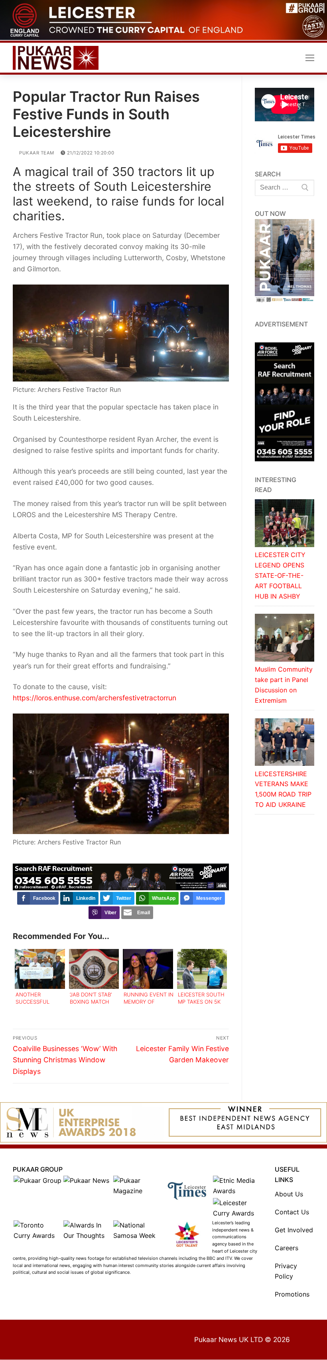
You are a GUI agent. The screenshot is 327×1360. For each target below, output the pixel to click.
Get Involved (294, 1231)
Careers (286, 1249)
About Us (289, 1195)
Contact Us (292, 1213)
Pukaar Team (36, 153)
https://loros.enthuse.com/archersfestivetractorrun (94, 698)
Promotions (292, 1295)
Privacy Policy (286, 1272)
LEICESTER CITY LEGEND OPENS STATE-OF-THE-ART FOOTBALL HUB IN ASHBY (280, 576)
